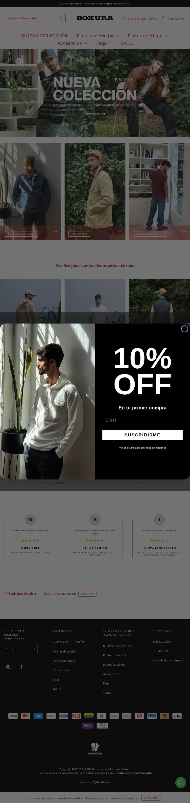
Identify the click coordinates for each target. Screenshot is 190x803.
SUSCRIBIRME (142, 434)
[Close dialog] (185, 329)
